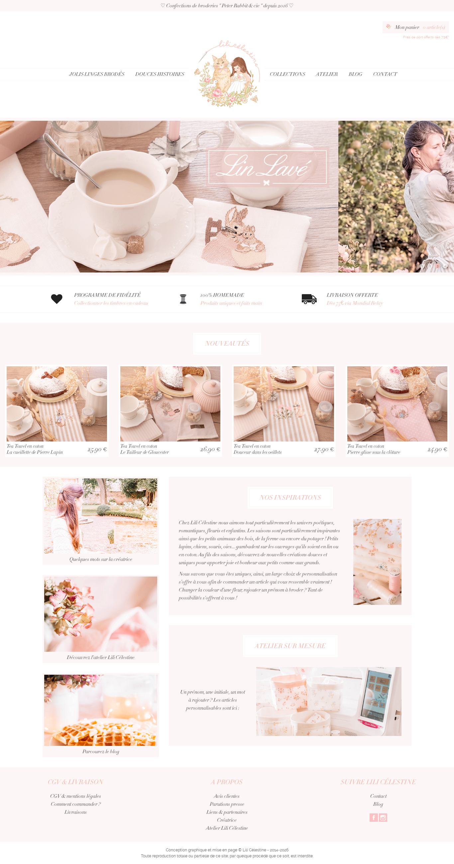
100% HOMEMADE (231, 299)
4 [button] (445, 266)
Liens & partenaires (227, 812)
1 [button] (422, 266)
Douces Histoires (159, 74)
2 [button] (430, 266)
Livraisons (75, 812)
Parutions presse (227, 804)
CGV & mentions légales (75, 796)
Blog (355, 74)
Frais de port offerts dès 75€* (426, 37)
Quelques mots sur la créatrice (100, 559)
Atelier (327, 74)
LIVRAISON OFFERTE (355, 299)
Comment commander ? (76, 804)
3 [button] (437, 266)
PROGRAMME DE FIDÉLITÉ (111, 299)
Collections (287, 74)
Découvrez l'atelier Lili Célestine (101, 657)
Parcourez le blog (100, 751)
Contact (385, 74)
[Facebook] (374, 817)
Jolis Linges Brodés (96, 74)
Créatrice (227, 820)
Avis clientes (227, 796)
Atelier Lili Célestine (227, 828)
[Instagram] (383, 817)
